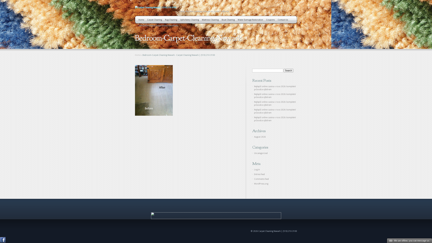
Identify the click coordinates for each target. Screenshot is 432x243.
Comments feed (261, 179)
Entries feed (259, 174)
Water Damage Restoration (250, 20)
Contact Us (283, 20)
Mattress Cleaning (210, 20)
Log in (257, 169)
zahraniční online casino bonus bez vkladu (158, 25)
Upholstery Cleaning (189, 20)
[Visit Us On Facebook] (3, 242)
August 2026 (260, 137)
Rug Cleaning (171, 20)
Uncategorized (261, 153)
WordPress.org (261, 184)
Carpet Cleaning (154, 20)
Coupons (270, 20)
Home (141, 20)
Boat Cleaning (228, 20)
